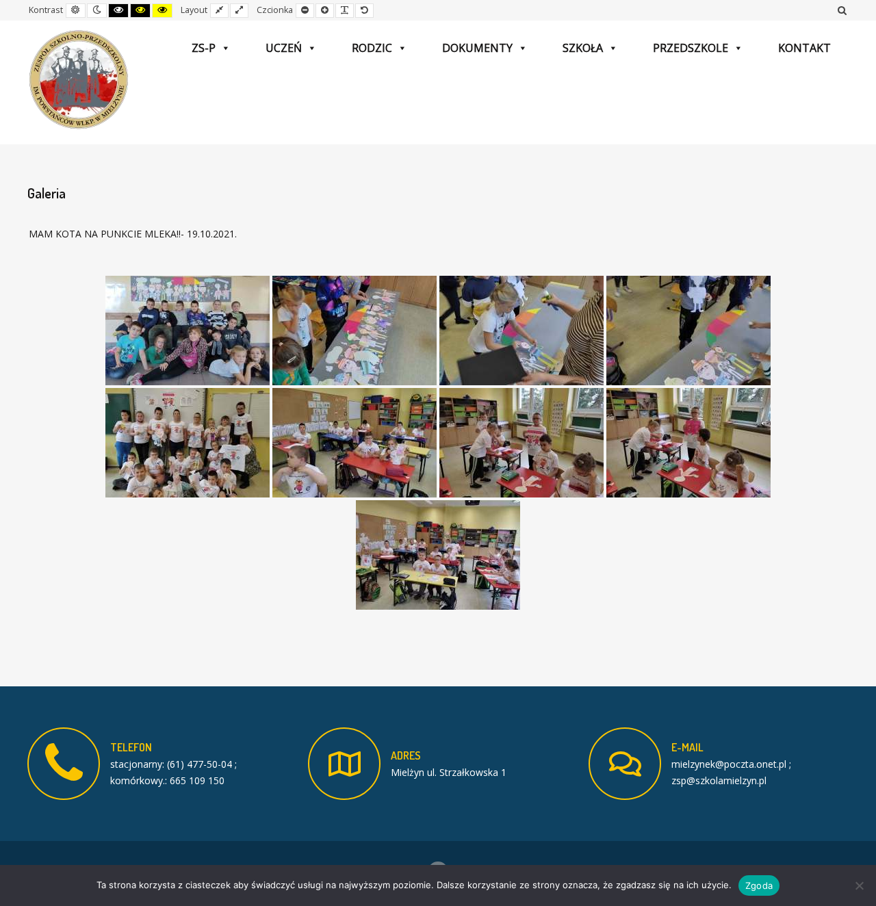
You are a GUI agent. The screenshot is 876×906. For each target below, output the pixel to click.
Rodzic (372, 47)
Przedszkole (690, 47)
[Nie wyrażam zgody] (859, 885)
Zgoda (759, 885)
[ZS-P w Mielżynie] (78, 80)
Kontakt (804, 47)
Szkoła (583, 47)
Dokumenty (477, 47)
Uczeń (284, 47)
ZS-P (204, 47)
